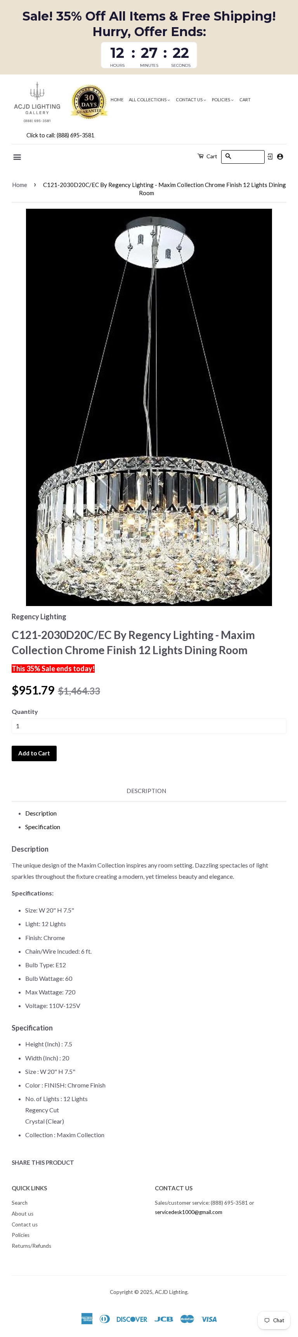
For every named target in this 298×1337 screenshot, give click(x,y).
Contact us (189, 99)
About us (22, 1214)
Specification (42, 826)
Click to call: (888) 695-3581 (60, 135)
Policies (221, 99)
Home (117, 99)
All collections (148, 99)
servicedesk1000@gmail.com (188, 1212)
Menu (18, 157)
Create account (280, 156)
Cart (245, 99)
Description (146, 790)
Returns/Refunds (31, 1246)
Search (20, 1203)
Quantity (25, 711)
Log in (270, 156)
